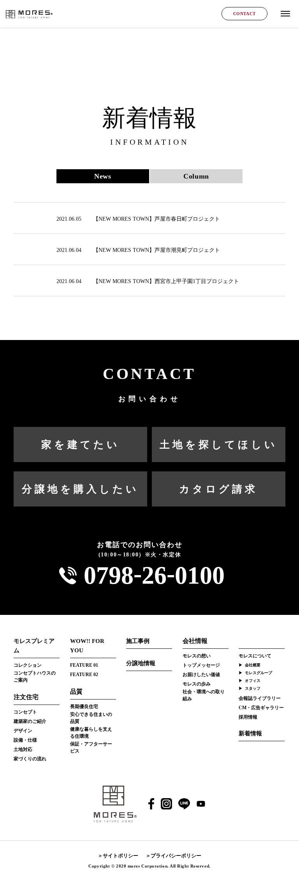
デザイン (23, 730)
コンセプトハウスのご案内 (35, 676)
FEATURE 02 (84, 674)
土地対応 (23, 749)
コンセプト (25, 712)
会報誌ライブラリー (260, 698)
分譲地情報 (140, 663)
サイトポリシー (120, 856)
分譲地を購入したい (80, 489)
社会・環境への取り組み (204, 695)
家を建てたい (80, 444)
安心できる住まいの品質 (91, 718)
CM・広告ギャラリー (261, 707)
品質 (76, 691)
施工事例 (138, 641)
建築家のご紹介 (30, 721)
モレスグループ (258, 673)
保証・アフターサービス (91, 747)
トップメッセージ (201, 665)
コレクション (28, 665)
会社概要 (252, 665)
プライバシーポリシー (176, 856)
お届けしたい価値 (201, 674)
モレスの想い (197, 656)
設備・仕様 (25, 740)
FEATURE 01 (84, 665)
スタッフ (252, 688)
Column (196, 176)
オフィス (252, 680)
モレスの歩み (197, 684)
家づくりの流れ (30, 758)
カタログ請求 (218, 489)
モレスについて (255, 656)
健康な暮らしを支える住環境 (91, 732)
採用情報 (248, 717)
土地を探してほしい (219, 444)
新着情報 (250, 733)
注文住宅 (26, 697)
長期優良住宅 (84, 706)
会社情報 (195, 640)
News (102, 176)
